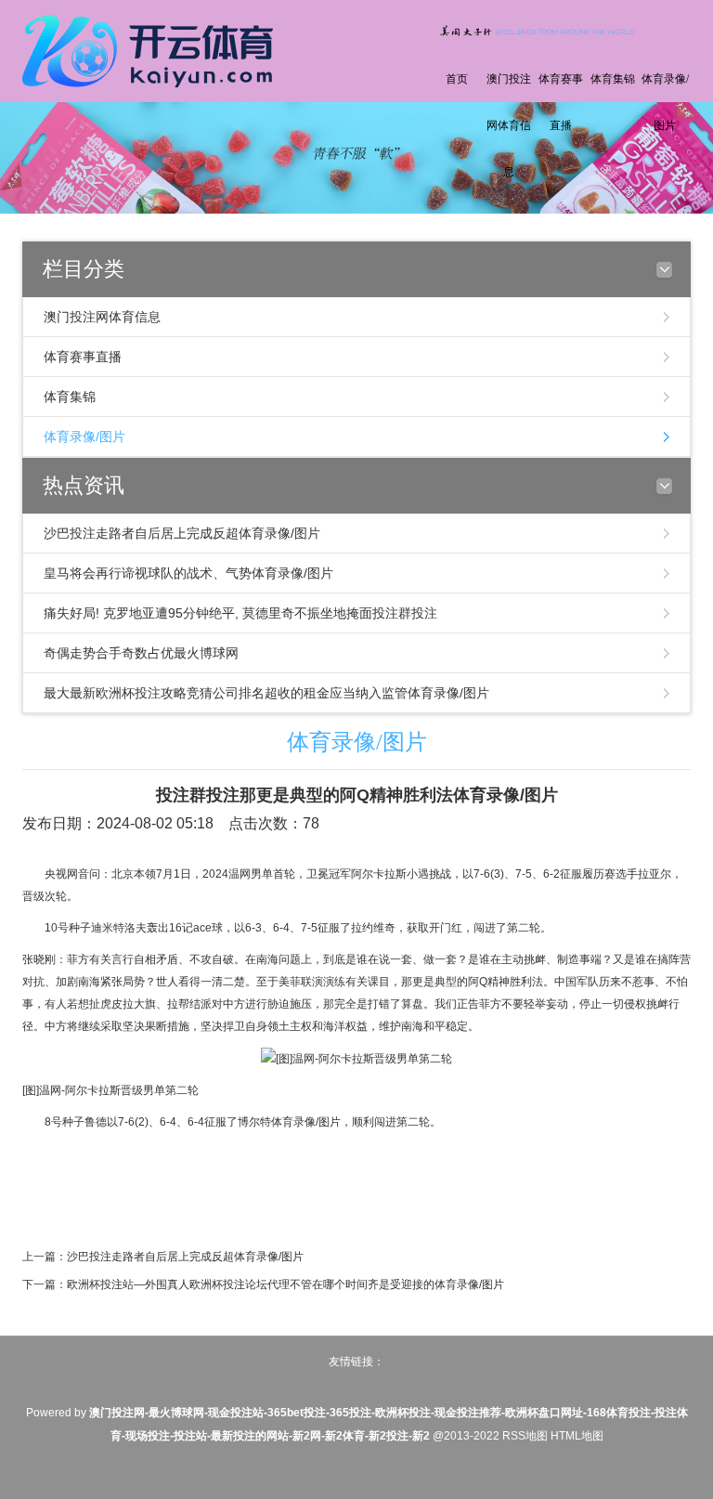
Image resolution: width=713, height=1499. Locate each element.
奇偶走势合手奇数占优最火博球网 (141, 652)
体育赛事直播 (560, 102)
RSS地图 (525, 1435)
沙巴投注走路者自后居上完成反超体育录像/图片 (182, 533)
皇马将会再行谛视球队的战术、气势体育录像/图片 (188, 573)
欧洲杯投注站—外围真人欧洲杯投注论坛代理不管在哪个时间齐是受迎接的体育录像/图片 (285, 1284)
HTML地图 (577, 1435)
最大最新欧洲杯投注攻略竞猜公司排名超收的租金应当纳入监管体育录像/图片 (266, 692)
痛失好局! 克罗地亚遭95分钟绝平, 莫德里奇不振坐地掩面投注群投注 (240, 613)
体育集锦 (612, 78)
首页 (457, 78)
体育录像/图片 (665, 102)
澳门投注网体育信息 (508, 125)
